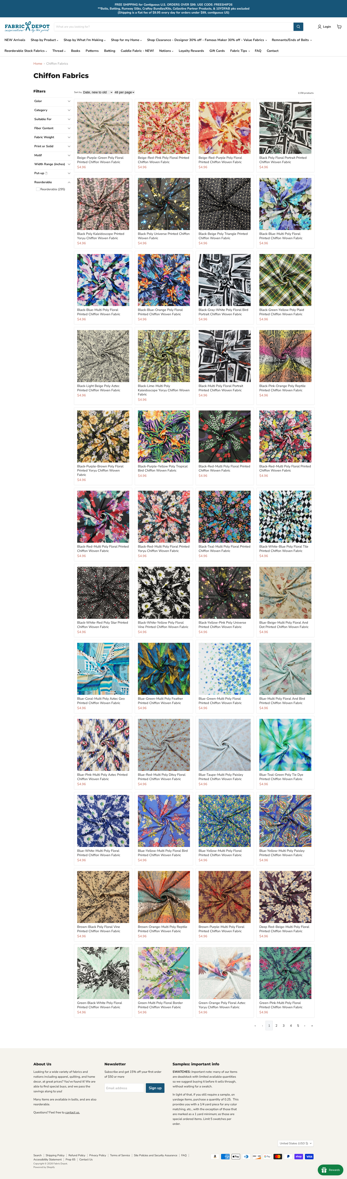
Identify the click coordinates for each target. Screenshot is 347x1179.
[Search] (298, 27)
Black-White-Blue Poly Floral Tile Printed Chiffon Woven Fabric (283, 548)
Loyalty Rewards (191, 51)
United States (294, 1143)
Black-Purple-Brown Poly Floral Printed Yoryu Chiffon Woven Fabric (100, 470)
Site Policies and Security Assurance (155, 1155)
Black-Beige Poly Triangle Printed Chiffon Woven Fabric (223, 236)
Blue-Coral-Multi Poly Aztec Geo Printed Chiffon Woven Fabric (101, 700)
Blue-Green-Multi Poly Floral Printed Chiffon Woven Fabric (220, 700)
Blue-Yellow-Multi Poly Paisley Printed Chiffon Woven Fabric (282, 853)
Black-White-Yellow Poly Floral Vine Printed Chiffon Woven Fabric (163, 624)
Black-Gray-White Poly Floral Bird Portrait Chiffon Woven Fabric (223, 312)
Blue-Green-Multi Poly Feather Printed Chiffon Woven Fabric (160, 700)
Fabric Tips (239, 51)
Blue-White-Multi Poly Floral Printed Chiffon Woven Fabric (98, 853)
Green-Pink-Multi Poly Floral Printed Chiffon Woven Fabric (280, 1005)
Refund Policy (76, 1155)
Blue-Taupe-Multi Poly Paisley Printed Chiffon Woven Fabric (221, 777)
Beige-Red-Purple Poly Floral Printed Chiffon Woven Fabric (220, 160)
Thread (58, 51)
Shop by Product (44, 40)
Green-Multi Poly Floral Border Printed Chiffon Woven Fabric (160, 1005)
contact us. (72, 1112)
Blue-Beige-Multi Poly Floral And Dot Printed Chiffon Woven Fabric (284, 624)
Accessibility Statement (47, 1159)
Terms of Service (120, 1155)
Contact (273, 51)
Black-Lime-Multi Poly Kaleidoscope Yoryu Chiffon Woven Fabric (164, 390)
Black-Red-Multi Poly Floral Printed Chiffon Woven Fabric (224, 468)
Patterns (92, 51)
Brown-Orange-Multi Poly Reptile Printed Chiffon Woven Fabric (162, 929)
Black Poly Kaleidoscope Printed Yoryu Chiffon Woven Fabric (100, 236)
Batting (109, 51)
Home (37, 64)
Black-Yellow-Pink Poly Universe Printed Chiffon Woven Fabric (222, 624)
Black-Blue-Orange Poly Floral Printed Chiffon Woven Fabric (160, 312)
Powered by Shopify (44, 1167)
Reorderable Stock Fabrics (25, 51)
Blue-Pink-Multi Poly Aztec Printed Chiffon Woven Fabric (102, 777)
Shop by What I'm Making (84, 40)
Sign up (155, 1088)
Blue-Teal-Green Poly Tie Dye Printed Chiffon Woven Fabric (281, 777)
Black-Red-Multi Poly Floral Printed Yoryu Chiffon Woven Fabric (164, 548)
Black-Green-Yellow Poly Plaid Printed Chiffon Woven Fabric (281, 312)
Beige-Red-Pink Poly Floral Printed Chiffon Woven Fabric (163, 160)
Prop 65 (70, 1159)
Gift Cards (217, 51)
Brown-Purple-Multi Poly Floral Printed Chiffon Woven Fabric (221, 929)
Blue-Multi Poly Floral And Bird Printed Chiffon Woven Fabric (282, 700)
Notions (165, 51)
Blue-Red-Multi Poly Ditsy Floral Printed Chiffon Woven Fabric (161, 777)
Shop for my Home (125, 40)
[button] (325, 27)
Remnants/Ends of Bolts (291, 40)
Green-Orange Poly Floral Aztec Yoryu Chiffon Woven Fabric (222, 1005)
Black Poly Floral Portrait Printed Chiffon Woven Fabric (283, 160)
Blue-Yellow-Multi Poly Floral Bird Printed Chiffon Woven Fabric (163, 853)
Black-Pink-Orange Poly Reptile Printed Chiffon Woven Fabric (282, 388)
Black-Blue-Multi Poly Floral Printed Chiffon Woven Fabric (280, 236)
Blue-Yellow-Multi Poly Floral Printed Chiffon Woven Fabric (220, 853)
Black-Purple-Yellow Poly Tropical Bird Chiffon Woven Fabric (163, 468)
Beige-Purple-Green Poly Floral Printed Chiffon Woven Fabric (100, 160)
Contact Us (86, 1159)
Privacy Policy (97, 1155)
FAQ (258, 51)
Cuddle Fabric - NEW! (137, 51)
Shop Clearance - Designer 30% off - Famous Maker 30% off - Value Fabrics (206, 40)
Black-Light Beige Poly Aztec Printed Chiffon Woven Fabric (98, 388)
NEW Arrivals (15, 40)
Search (37, 1155)
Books (75, 51)
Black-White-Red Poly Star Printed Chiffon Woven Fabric (102, 624)
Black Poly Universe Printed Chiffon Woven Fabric (164, 236)
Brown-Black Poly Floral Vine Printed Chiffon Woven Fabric (98, 929)
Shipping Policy (55, 1155)
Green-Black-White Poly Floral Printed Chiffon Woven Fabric (99, 1005)
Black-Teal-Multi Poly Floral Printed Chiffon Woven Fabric (224, 548)
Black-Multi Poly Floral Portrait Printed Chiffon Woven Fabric (221, 388)
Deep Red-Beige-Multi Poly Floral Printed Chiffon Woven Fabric (284, 929)
